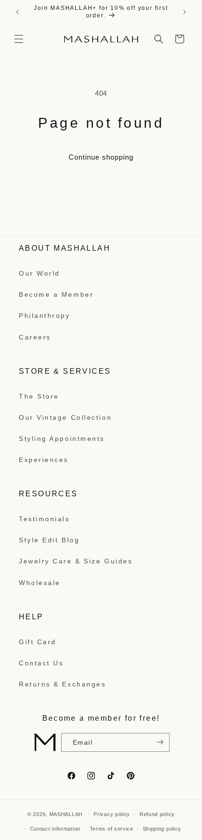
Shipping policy (162, 829)
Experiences (44, 459)
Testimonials (44, 519)
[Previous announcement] (17, 12)
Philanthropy (44, 315)
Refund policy (157, 814)
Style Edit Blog (49, 540)
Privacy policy (111, 814)
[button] (18, 39)
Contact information (55, 829)
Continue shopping (101, 157)
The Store (39, 396)
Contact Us (41, 663)
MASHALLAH (66, 814)
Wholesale (40, 582)
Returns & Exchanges (62, 684)
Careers (35, 337)
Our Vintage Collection (65, 417)
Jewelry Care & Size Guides (75, 561)
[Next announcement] (184, 12)
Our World (39, 273)
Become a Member (56, 294)
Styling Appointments (62, 438)
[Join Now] (158, 742)
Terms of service (111, 829)
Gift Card (37, 642)
